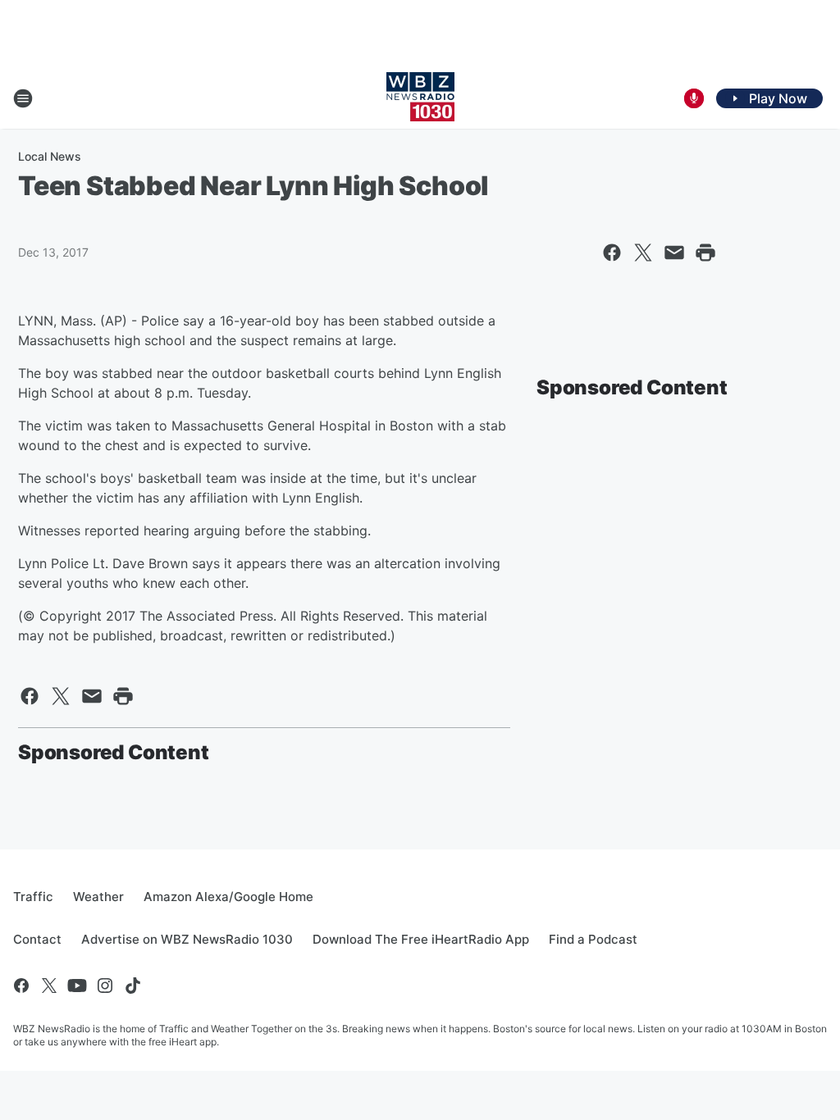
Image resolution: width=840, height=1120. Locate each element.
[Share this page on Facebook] (611, 252)
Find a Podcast (593, 939)
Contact (37, 939)
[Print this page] (705, 252)
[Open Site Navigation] (23, 98)
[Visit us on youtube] (77, 985)
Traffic (33, 896)
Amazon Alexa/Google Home (228, 896)
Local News (49, 156)
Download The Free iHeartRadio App (421, 939)
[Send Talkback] (694, 98)
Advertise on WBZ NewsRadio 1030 (187, 939)
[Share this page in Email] (674, 252)
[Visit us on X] (49, 985)
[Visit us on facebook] (21, 985)
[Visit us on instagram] (105, 985)
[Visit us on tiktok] (133, 985)
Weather (98, 896)
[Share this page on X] (643, 252)
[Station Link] (420, 98)
